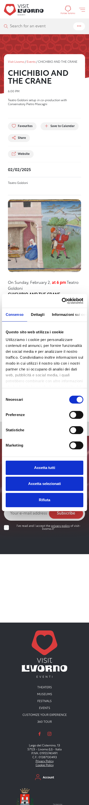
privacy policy (60, 526)
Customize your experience (44, 715)
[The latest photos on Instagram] (49, 734)
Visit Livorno (16, 62)
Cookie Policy (45, 765)
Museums (44, 694)
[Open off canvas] (82, 10)
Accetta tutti (44, 468)
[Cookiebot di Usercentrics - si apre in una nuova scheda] (62, 301)
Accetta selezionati (44, 484)
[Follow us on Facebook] (40, 734)
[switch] (76, 415)
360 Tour (44, 722)
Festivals (44, 701)
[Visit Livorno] (24, 10)
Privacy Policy (45, 761)
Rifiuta (44, 500)
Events (31, 62)
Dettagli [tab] (37, 314)
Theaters (44, 687)
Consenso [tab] (14, 314)
